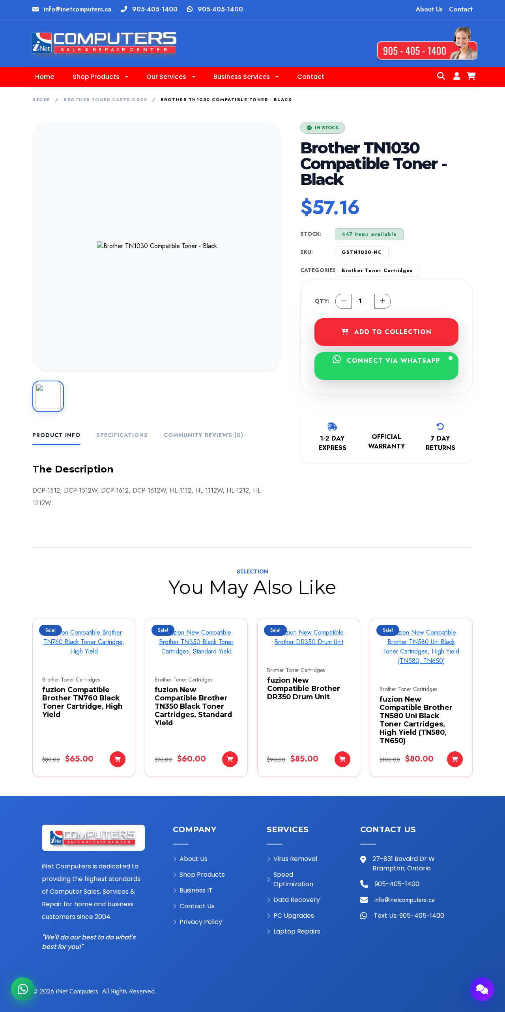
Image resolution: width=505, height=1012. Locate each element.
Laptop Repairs (296, 931)
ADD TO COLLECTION (392, 331)
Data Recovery (296, 899)
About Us (429, 9)
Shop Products (202, 874)
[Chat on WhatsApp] (23, 989)
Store (41, 99)
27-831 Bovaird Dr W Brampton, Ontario (403, 863)
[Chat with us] (482, 989)
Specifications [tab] (122, 435)
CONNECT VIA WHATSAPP (392, 360)
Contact (461, 9)
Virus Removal (295, 858)
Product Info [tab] (56, 435)
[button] (100, 77)
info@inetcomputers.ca (77, 9)
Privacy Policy (201, 921)
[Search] (441, 77)
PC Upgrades (293, 915)
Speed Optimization (293, 879)
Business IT (196, 890)
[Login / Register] (457, 77)
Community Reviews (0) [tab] (203, 435)
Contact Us (197, 906)
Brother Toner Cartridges (105, 99)
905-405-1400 (155, 9)
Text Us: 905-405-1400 (409, 915)
